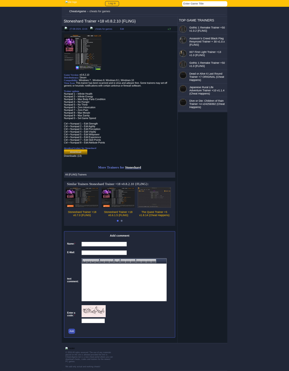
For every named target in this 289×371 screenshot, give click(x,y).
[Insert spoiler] (153, 261)
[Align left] (102, 261)
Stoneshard (133, 167)
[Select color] (132, 261)
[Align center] (106, 261)
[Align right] (111, 261)
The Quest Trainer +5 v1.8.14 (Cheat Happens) (154, 214)
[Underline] (93, 261)
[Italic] (89, 261)
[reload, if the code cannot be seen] (94, 316)
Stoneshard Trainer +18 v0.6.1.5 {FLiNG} (118, 214)
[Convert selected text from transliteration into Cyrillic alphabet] (148, 261)
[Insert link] (123, 261)
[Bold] (84, 261)
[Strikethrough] (97, 261)
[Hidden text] (138, 261)
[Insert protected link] (128, 261)
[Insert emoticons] (117, 261)
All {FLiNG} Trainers (76, 174)
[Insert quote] (143, 261)
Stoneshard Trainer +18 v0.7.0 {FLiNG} (82, 214)
